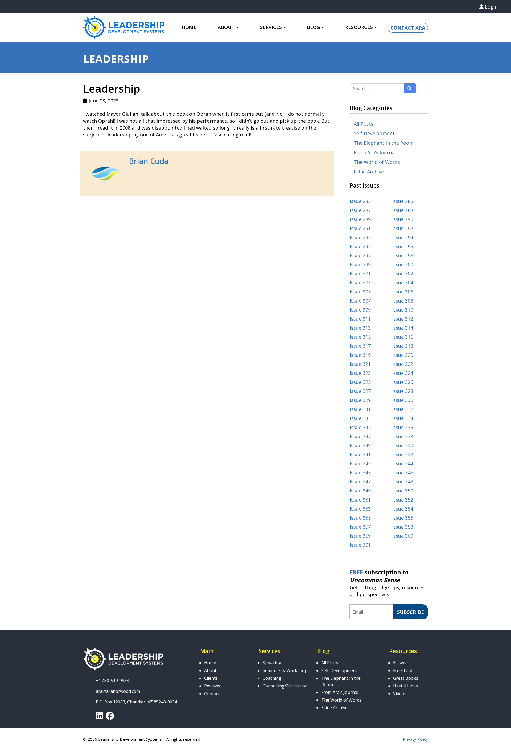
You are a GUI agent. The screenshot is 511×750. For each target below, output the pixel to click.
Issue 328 (402, 391)
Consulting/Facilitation (285, 686)
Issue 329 (360, 400)
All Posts (363, 124)
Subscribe (410, 612)
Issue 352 (402, 499)
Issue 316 (402, 337)
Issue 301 (360, 273)
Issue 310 (402, 309)
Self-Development (374, 133)
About (210, 670)
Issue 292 (402, 228)
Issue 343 (360, 463)
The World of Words (377, 162)
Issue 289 (360, 219)
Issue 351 (360, 499)
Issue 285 (360, 201)
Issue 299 (360, 264)
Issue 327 (360, 391)
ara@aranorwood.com (118, 691)
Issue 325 (360, 382)
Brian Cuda (148, 161)
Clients (211, 678)
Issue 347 (360, 481)
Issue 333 (360, 418)
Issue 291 (360, 228)
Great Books (405, 678)
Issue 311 (360, 319)
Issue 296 (402, 246)
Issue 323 (360, 373)
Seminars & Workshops (286, 670)
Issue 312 (402, 319)
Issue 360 (402, 536)
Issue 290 (402, 219)
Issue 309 (360, 309)
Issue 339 (360, 445)
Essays (399, 663)
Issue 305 (360, 291)
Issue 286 (402, 201)
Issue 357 (360, 527)
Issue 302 (402, 273)
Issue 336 (402, 427)
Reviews (212, 686)
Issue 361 (360, 545)
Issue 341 (360, 454)
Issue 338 (402, 436)
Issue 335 (360, 427)
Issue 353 (360, 508)
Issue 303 (360, 282)
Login (491, 6)
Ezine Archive (369, 171)
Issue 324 (402, 373)
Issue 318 (402, 346)
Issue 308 (402, 300)
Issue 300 (402, 264)
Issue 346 (402, 472)
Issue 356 (402, 518)
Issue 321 (360, 364)
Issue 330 (402, 400)
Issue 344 (402, 463)
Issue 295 (360, 246)
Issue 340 (402, 445)
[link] (99, 717)
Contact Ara (407, 27)
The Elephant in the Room (384, 143)
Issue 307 (360, 300)
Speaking (272, 663)
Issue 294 (402, 237)
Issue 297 (360, 255)
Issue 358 (402, 527)
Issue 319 (360, 355)
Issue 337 (360, 436)
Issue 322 (402, 364)
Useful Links (405, 686)
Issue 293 (360, 237)
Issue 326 (402, 382)
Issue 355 (360, 518)
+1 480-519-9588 (112, 680)
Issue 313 (360, 328)
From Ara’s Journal (375, 152)
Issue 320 (402, 355)
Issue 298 (402, 255)
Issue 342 (402, 454)
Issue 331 (360, 409)
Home (189, 27)
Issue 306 (402, 291)
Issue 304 (402, 282)
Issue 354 (402, 508)
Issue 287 (360, 210)
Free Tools (403, 670)
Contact (212, 694)
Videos (399, 694)
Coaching (272, 678)
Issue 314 (402, 328)
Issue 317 (360, 346)
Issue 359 (360, 536)
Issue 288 (402, 210)
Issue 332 (402, 409)
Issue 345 (360, 472)
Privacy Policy (415, 739)
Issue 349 (360, 490)
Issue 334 (402, 418)
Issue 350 (402, 490)
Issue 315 (360, 337)
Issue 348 (402, 481)
